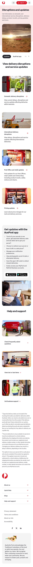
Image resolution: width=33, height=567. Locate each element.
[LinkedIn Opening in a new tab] (20, 528)
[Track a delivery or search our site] (13, 2)
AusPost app (17, 56)
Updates (7, 56)
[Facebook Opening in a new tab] (12, 528)
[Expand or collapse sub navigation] (28, 485)
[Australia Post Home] (3, 2)
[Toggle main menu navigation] (29, 2)
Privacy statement (10, 511)
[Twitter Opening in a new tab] (16, 528)
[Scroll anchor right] (29, 56)
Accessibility (8, 521)
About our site (8, 518)
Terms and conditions (11, 514)
